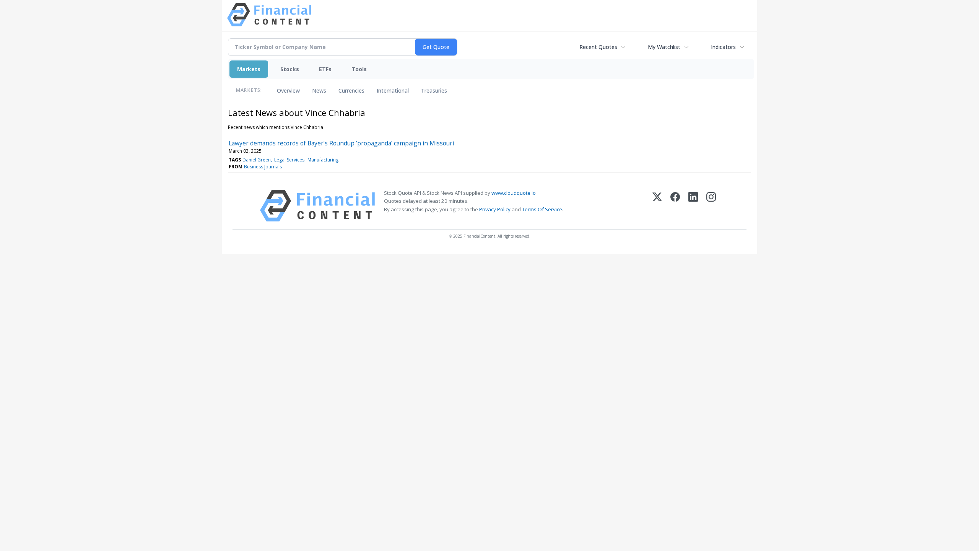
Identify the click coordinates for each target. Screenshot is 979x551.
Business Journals (263, 166)
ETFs (325, 69)
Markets (248, 69)
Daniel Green (256, 159)
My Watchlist (664, 47)
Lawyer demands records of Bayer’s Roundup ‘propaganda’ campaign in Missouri (341, 143)
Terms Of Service (542, 209)
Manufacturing (322, 159)
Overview (288, 90)
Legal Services (289, 159)
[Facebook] (675, 205)
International (393, 90)
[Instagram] (711, 205)
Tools (359, 69)
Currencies (351, 90)
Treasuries (434, 90)
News (319, 90)
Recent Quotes (598, 47)
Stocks (289, 69)
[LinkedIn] (693, 205)
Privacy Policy (495, 209)
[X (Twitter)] (657, 205)
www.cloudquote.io (513, 192)
